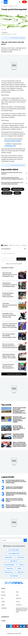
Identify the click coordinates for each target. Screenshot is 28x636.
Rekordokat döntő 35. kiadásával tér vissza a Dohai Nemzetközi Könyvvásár (12, 183)
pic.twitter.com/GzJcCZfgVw (12, 141)
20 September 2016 (10, 145)
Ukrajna (17, 193)
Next (2, 598)
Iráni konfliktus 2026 (14, 553)
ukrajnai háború (8, 557)
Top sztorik (6, 405)
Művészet (5, 189)
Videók (3, 604)
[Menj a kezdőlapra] (5, 2)
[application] (14, 20)
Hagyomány (10, 568)
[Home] (1, 5)
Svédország (20, 572)
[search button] (25, 540)
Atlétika (19, 568)
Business (3, 595)
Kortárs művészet (17, 189)
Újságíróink (4, 608)
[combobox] (14, 540)
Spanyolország (9, 572)
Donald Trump (7, 193)
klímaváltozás (14, 561)
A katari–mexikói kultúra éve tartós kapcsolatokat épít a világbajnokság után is (12, 178)
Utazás (3, 601)
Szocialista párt (14, 575)
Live (24, 1)
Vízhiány (21, 564)
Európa (3, 592)
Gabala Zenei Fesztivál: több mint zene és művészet (11, 173)
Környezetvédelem (9, 564)
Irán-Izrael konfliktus (14, 550)
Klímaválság (20, 557)
